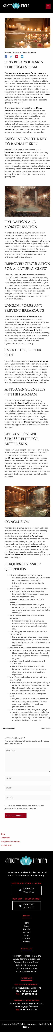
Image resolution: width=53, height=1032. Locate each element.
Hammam (31, 52)
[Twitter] (11, 56)
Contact (26, 938)
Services (26, 932)
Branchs (26, 929)
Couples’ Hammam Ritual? (26, 962)
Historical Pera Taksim (26, 971)
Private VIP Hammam (26, 965)
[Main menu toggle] (48, 6)
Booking (26, 941)
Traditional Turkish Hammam (26, 956)
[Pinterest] (16, 56)
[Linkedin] (22, 56)
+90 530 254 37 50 (28, 1009)
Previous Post (8, 729)
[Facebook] (6, 56)
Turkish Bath (6, 845)
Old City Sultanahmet (26, 968)
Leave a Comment (13, 52)
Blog (25, 52)
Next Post (46, 729)
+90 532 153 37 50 (28, 994)
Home (26, 923)
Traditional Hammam (10, 841)
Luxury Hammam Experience (26, 959)
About (26, 926)
